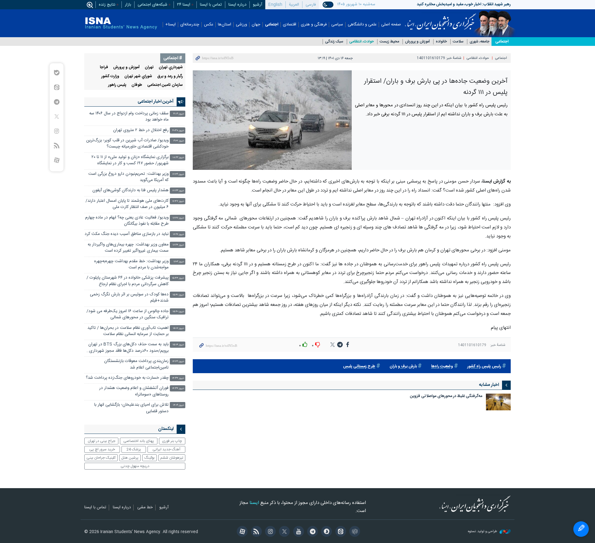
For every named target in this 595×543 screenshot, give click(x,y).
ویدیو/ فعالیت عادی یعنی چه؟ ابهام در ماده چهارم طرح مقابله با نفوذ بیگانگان (127, 220)
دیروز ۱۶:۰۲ (179, 262)
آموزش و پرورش (417, 41)
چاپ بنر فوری (172, 441)
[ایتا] (339, 532)
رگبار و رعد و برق (170, 76)
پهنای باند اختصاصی (138, 441)
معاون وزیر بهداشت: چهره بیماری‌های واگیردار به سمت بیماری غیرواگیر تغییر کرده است (128, 247)
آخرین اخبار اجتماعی (156, 101)
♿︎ (581, 529)
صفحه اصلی (391, 24)
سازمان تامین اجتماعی (165, 85)
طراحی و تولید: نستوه (483, 531)
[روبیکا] (353, 532)
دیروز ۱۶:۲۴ (178, 245)
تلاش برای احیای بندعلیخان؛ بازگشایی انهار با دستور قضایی (131, 408)
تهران (149, 67)
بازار (128, 4)
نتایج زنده (107, 4)
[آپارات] (241, 532)
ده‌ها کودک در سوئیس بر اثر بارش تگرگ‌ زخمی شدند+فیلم (129, 297)
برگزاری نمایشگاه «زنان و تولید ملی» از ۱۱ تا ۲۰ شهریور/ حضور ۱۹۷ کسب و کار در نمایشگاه (130, 160)
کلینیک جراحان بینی (101, 458)
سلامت (458, 41)
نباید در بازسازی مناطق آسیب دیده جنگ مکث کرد (127, 234)
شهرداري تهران (171, 67)
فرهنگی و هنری (314, 24)
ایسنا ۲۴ (183, 4)
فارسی (311, 4)
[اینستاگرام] (269, 532)
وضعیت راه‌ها (442, 366)
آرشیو (257, 4)
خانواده (441, 41)
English (275, 4)
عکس (208, 24)
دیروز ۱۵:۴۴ (178, 278)
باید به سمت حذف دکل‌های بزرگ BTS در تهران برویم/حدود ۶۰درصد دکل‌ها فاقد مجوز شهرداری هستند (128, 348)
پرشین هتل (130, 458)
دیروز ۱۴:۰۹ (178, 405)
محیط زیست (389, 41)
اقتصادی (289, 24)
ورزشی (241, 24)
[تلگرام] (311, 532)
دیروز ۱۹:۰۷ (178, 141)
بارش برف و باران (403, 366)
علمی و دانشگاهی (362, 24)
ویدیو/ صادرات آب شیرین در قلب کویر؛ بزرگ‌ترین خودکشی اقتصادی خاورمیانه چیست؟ (127, 143)
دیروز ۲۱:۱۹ (178, 114)
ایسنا (440, 19)
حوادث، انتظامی (361, 41)
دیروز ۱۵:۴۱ (178, 295)
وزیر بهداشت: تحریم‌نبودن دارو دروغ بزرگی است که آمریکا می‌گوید (128, 177)
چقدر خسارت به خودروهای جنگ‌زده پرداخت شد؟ (127, 378)
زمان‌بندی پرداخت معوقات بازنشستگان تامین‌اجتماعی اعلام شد (136, 364)
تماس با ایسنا (211, 4)
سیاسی (337, 24)
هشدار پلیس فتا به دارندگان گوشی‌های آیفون (130, 190)
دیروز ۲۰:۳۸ (178, 131)
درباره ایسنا (237, 4)
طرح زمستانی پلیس (359, 366)
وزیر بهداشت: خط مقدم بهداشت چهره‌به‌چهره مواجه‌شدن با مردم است (131, 264)
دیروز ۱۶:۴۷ (178, 201)
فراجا (104, 67)
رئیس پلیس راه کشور (484, 366)
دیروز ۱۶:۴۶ (178, 218)
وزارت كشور (110, 76)
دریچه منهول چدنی (135, 466)
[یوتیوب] (297, 532)
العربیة (294, 4)
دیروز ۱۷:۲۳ (178, 191)
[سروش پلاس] (325, 532)
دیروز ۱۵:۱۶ (178, 328)
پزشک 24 (133, 449)
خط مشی (145, 508)
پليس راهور (117, 85)
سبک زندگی (334, 41)
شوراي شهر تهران (138, 76)
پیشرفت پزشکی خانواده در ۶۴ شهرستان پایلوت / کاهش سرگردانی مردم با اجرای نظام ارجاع (127, 281)
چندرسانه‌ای (189, 24)
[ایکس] (283, 532)
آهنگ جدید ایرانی (166, 449)
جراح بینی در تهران (101, 441)
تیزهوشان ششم (171, 458)
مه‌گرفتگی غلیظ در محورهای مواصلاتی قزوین (446, 397)
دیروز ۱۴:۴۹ (178, 362)
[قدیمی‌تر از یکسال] (498, 402)
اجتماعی (271, 24)
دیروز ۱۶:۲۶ (178, 234)
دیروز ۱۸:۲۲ (178, 158)
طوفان (136, 85)
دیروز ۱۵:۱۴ (178, 345)
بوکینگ (149, 458)
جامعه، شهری (479, 41)
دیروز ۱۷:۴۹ (178, 174)
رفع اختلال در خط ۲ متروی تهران (141, 130)
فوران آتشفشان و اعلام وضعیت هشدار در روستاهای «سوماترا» (134, 391)
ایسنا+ (170, 24)
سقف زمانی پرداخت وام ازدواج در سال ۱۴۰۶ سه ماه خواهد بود (129, 116)
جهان (256, 24)
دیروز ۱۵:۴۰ (178, 312)
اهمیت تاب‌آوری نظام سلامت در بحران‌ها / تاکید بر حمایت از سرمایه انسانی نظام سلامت (128, 331)
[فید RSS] (255, 532)
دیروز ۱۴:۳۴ (178, 378)
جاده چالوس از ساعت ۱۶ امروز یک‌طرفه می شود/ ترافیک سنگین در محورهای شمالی (127, 314)
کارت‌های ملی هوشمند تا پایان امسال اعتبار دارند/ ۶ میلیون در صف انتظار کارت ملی (127, 204)
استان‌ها (224, 24)
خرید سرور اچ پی (102, 449)
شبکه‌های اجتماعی (152, 4)
